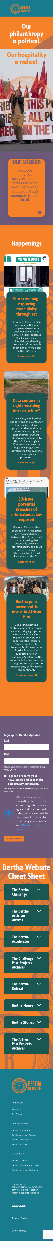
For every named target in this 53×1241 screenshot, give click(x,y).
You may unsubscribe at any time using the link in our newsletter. (26, 790)
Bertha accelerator (22, 1139)
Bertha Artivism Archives (25, 1170)
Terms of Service (20, 1218)
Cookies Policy (19, 1230)
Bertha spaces (19, 1144)
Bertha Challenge (21, 1130)
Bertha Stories (19, 1160)
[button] (36, 8)
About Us (16, 1109)
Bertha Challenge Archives (26, 1165)
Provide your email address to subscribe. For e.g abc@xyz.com (24, 768)
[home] (19, 8)
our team (17, 1114)
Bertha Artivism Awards (24, 1135)
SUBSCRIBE (14, 838)
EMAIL (6, 754)
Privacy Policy (18, 1205)
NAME (6, 740)
